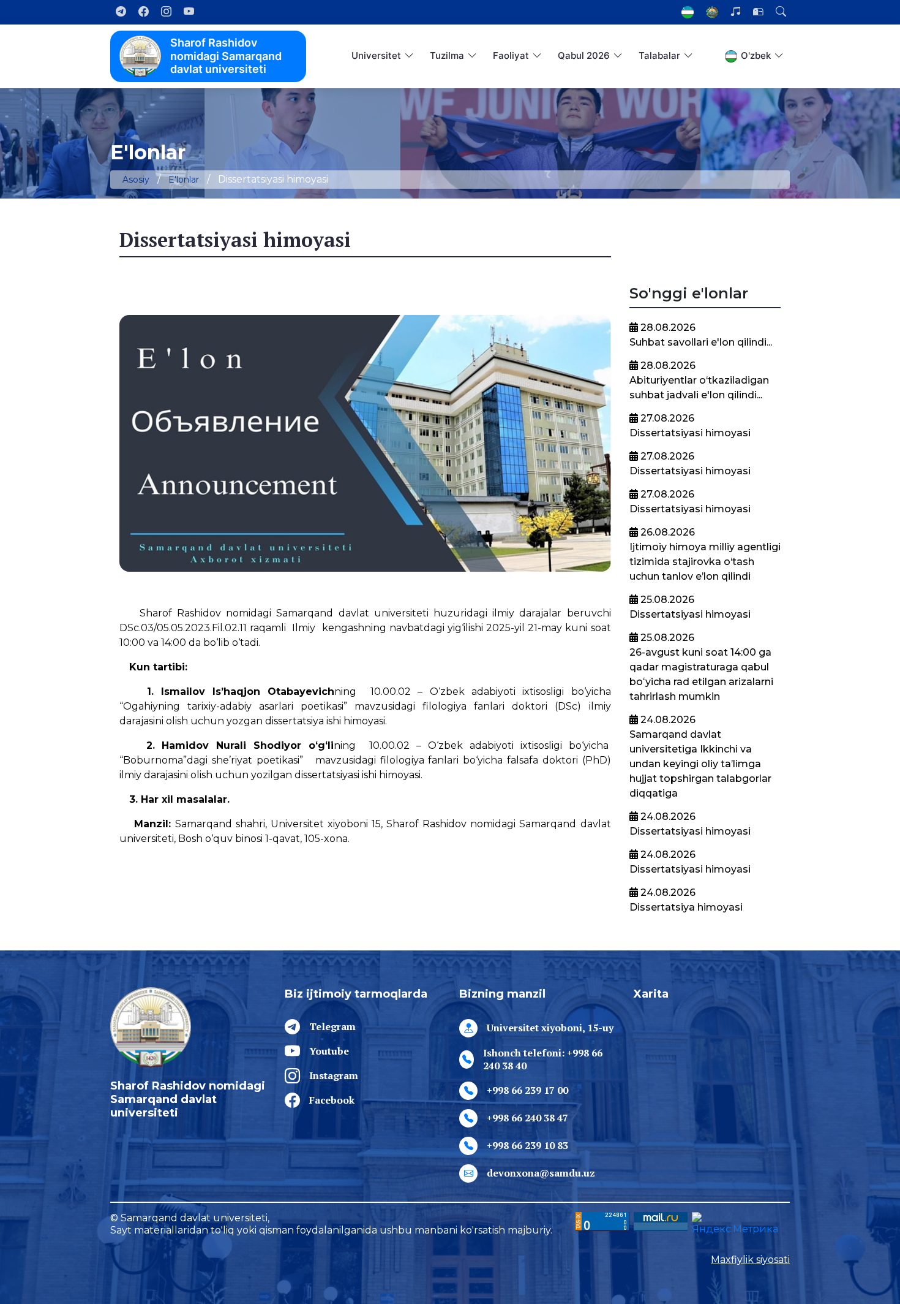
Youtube (329, 1051)
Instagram (333, 1075)
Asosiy (135, 179)
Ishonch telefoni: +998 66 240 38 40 (542, 1059)
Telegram (332, 1026)
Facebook (331, 1100)
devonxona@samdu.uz (541, 1173)
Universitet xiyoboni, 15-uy (550, 1027)
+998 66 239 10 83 (527, 1145)
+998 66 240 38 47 (527, 1117)
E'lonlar (183, 179)
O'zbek (756, 55)
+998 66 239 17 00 (527, 1090)
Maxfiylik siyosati (750, 1259)
